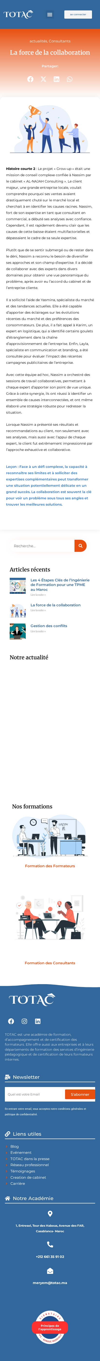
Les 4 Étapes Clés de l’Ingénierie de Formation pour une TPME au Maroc (60, 585)
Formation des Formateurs (50, 866)
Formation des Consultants (50, 963)
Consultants (59, 41)
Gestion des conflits (49, 625)
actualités (38, 41)
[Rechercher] (81, 546)
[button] (50, 14)
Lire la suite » (38, 594)
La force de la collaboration (56, 605)
